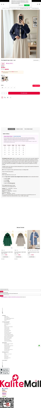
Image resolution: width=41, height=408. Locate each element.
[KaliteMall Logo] (20, 380)
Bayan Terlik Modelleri (8, 337)
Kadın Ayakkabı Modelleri (8, 334)
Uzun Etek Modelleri (7, 330)
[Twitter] (2, 309)
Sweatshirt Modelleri (7, 332)
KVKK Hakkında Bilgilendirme (9, 318)
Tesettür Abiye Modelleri (8, 326)
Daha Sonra (21, 5)
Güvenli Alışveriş (7, 347)
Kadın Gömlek (6, 327)
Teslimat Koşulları (7, 346)
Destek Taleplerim (7, 357)
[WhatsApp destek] (39, 345)
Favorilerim (6, 358)
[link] (36, 60)
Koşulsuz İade (6, 344)
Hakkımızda (6, 316)
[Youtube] (2, 313)
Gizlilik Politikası (6, 317)
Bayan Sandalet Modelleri (8, 336)
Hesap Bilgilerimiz (7, 319)
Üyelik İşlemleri (6, 348)
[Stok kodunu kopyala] (39, 60)
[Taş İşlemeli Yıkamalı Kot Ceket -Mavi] (33, 239)
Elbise (5, 325)
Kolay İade (6, 356)
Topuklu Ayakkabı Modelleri (9, 335)
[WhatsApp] (2, 311)
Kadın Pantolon (7, 329)
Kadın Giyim (6, 324)
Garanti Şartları (6, 350)
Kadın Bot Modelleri (7, 340)
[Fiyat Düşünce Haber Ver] (10, 97)
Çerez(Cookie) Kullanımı (8, 349)
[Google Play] (20, 372)
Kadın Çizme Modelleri (8, 341)
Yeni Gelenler (6, 322)
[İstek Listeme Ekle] (8, 97)
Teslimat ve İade (19, 129)
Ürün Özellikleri (11, 129)
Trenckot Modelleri (7, 333)
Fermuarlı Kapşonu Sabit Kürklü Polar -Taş (20, 253)
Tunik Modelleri (6, 328)
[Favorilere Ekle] (2, 97)
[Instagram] (2, 310)
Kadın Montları (6, 331)
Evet (27, 5)
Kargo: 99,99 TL (10, 63)
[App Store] (20, 369)
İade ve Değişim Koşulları (8, 343)
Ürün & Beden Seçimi (28, 129)
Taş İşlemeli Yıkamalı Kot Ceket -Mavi (33, 253)
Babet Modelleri (7, 339)
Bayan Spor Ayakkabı (8, 338)
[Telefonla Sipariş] (5, 97)
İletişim (5, 320)
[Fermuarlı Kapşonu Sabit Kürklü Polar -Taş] (20, 239)
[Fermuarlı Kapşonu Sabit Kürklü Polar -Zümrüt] (7, 239)
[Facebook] (2, 308)
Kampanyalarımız (7, 323)
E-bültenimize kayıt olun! (4, 289)
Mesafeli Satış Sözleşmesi (8, 345)
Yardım (5, 354)
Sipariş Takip (6, 355)
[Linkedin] (2, 312)
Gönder (1, 291)
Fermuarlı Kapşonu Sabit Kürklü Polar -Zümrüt (7, 253)
